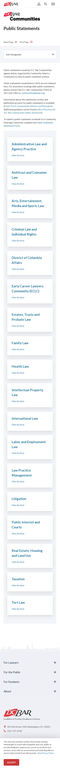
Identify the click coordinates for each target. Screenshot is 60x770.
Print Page (24, 42)
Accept (11, 762)
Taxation (18, 579)
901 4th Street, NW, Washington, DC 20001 (28, 726)
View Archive (18, 155)
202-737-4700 (14, 730)
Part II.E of (29, 106)
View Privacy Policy (45, 753)
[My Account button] (39, 4)
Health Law (20, 366)
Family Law (20, 343)
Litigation (19, 499)
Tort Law (18, 602)
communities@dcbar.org (33, 93)
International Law (25, 418)
